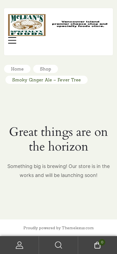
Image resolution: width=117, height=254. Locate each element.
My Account (19, 245)
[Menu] (12, 41)
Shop (45, 69)
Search (58, 245)
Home (17, 69)
